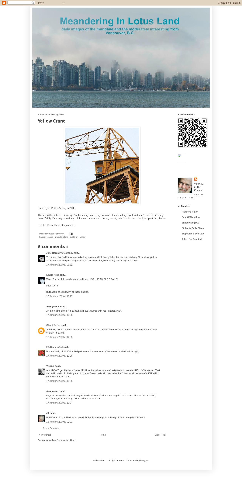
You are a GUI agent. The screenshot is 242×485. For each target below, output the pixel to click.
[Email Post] (70, 234)
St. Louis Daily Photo (193, 228)
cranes (50, 237)
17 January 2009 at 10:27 (59, 296)
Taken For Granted (192, 239)
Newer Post (45, 435)
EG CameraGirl (54, 347)
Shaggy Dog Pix (190, 222)
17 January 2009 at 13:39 (59, 356)
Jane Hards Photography (60, 253)
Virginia (50, 366)
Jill (48, 413)
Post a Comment (51, 428)
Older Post (160, 435)
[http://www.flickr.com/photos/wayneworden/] (182, 161)
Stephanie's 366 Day (193, 233)
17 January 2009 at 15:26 (59, 381)
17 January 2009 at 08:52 (59, 265)
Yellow (82, 237)
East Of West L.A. (191, 217)
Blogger (144, 460)
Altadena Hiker (190, 211)
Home (103, 435)
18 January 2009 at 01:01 (59, 422)
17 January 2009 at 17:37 (59, 403)
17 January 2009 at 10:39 (59, 315)
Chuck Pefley (53, 325)
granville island (62, 237)
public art (74, 237)
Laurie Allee (53, 275)
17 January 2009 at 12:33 (59, 337)
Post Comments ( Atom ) (64, 440)
